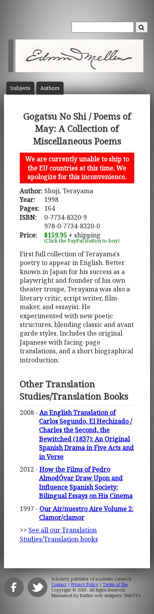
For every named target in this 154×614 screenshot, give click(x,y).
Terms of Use (115, 584)
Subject (20, 88)
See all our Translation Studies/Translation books (59, 534)
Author (50, 88)
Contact (59, 584)
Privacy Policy (84, 584)
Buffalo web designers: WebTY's (110, 595)
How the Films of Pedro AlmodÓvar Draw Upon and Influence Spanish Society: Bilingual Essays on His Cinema (86, 482)
